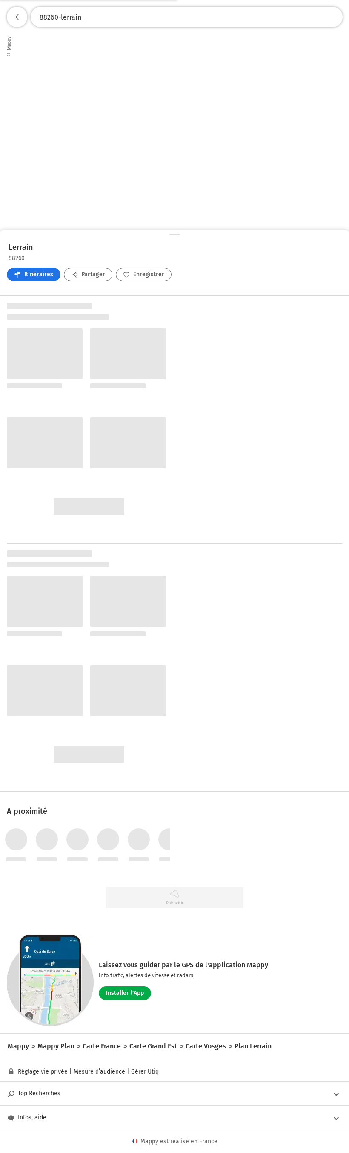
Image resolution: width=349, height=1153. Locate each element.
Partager (93, 274)
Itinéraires (38, 274)
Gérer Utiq (145, 1071)
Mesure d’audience (99, 1071)
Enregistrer (148, 274)
